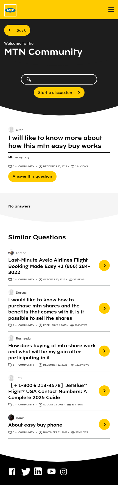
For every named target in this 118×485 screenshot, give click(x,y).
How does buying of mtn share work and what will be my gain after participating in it (52, 351)
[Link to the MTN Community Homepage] (10, 10)
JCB (19, 378)
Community (26, 166)
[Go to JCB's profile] (11, 378)
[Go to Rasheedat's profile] (11, 338)
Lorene (21, 253)
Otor (19, 130)
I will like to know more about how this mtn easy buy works (55, 142)
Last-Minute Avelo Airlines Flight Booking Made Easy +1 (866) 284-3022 (49, 266)
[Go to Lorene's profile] (11, 253)
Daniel (20, 418)
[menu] (111, 9)
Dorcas (21, 293)
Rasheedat (24, 339)
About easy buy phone (35, 425)
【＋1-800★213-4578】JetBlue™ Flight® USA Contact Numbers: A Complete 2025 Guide (48, 391)
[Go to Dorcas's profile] (11, 292)
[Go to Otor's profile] (11, 130)
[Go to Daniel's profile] (11, 418)
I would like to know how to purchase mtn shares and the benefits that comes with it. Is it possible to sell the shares (46, 308)
